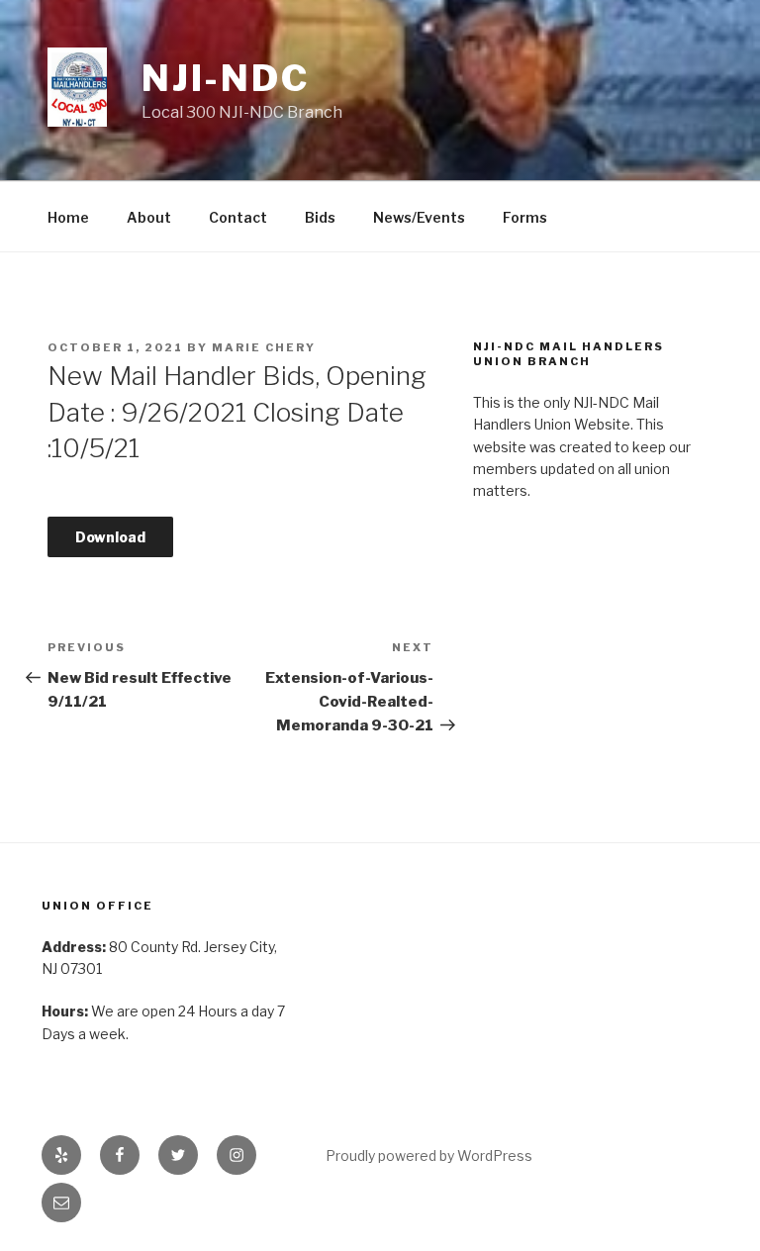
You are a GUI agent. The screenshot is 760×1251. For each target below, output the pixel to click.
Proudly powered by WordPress (429, 1155)
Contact (238, 217)
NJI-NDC (226, 78)
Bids (320, 217)
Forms (525, 217)
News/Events (419, 217)
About (149, 217)
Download (110, 537)
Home (68, 217)
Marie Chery (264, 347)
